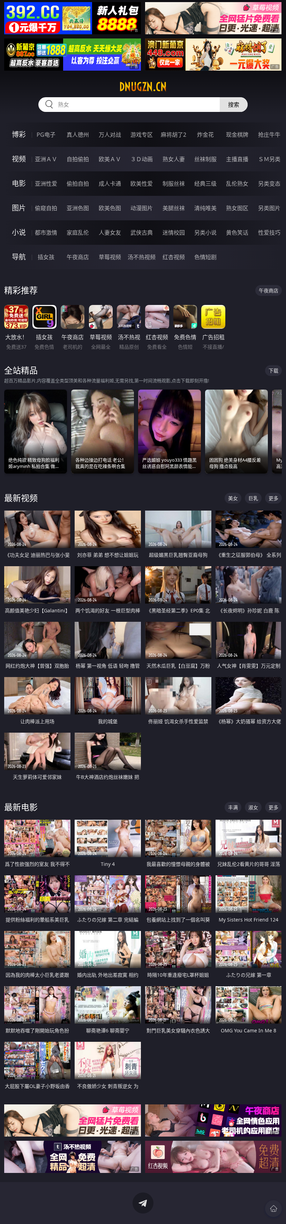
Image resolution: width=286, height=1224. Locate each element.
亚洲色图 (78, 208)
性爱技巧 (269, 232)
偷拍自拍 (78, 183)
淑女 (253, 807)
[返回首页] (273, 1208)
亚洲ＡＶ (46, 159)
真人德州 (78, 134)
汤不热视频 (142, 257)
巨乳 (253, 498)
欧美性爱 (141, 183)
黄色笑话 (237, 232)
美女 (233, 498)
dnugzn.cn (143, 87)
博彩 (19, 134)
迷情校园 (174, 232)
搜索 (233, 104)
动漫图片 (141, 208)
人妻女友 (110, 232)
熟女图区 (237, 208)
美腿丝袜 (174, 208)
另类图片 (269, 208)
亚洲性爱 (46, 183)
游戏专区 (141, 134)
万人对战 (110, 134)
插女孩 (46, 257)
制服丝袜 (174, 183)
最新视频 (21, 498)
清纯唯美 (205, 208)
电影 (19, 183)
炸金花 (205, 134)
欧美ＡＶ (110, 159)
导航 (19, 257)
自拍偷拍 (78, 159)
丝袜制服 (205, 159)
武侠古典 (141, 232)
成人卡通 (110, 183)
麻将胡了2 (173, 134)
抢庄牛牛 (269, 134)
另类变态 (269, 183)
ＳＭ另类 (269, 159)
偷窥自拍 (46, 208)
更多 (273, 498)
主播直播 (237, 159)
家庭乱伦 (78, 232)
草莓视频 (110, 257)
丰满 (233, 807)
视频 (19, 159)
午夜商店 (78, 257)
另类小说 (205, 232)
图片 (19, 208)
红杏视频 (174, 257)
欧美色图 (110, 208)
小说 (19, 232)
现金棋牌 (237, 134)
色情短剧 (205, 257)
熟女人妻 (174, 159)
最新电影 (21, 807)
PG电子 (46, 134)
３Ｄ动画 (141, 159)
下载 (273, 370)
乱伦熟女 (237, 183)
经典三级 (205, 183)
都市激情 (46, 232)
